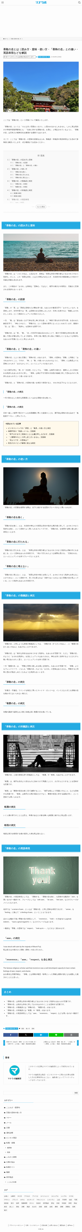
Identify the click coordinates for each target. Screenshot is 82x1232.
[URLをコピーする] (71, 1035)
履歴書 (9, 1148)
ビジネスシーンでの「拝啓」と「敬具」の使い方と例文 (29, 428)
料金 (75, 1203)
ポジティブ (30, 1199)
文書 (8, 1128)
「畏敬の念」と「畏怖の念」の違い (26, 165)
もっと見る (41, 207)
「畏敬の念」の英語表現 (19, 199)
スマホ (71, 1196)
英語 (22, 1028)
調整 (61, 1207)
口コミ (32, 1203)
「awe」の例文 (19, 202)
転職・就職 (10, 1143)
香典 (73, 1207)
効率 (17, 1203)
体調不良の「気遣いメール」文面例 (21, 431)
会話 (70, 1199)
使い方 (28, 1028)
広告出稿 (44, 1225)
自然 (51, 1207)
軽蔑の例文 (17, 193)
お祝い (6, 1196)
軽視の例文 (17, 196)
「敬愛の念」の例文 (20, 187)
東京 (5, 1207)
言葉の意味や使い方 (44, 57)
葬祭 (56, 1207)
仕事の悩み (10, 1162)
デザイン (7, 1199)
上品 (58, 1199)
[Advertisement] (41, 21)
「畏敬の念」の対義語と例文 (21, 190)
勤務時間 (24, 1203)
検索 (76, 1093)
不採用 (64, 1199)
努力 (12, 1203)
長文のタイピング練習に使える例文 (21, 443)
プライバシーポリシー (16, 1225)
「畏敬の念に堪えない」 (22, 177)
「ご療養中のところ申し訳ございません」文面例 (27, 437)
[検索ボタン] (79, 2)
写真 (75, 1199)
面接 (8, 1152)
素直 (45, 1207)
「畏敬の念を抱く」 (20, 172)
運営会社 (62, 1225)
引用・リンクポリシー (32, 1225)
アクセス (27, 1196)
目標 (40, 1207)
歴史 (17, 1207)
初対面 (6, 1203)
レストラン (51, 1199)
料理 (70, 1203)
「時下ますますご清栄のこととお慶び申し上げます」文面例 (31, 434)
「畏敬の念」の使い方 (18, 169)
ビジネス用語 (11, 1138)
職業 (8, 1172)
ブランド (15, 1199)
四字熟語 (9, 1177)
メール (8, 1123)
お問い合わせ (53, 1225)
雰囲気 (68, 1207)
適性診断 (9, 1133)
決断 (23, 1207)
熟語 (28, 1207)
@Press (70, 1225)
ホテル (22, 1199)
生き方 (34, 1207)
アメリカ (35, 1196)
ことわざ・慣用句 (13, 1107)
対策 (58, 1203)
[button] (10, 1035)
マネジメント (41, 1199)
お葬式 (13, 1196)
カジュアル (54, 1196)
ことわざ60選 (11, 1182)
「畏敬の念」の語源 (20, 162)
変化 (52, 1203)
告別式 (38, 1203)
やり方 (20, 1196)
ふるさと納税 (11, 1157)
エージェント (45, 1196)
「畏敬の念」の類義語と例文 (21, 181)
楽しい (12, 1207)
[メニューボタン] (2, 2)
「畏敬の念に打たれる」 (22, 175)
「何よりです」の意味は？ (18, 440)
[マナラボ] (41, 2)
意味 (33, 1028)
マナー (8, 1118)
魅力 (5, 1210)
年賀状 (64, 1203)
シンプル (64, 1196)
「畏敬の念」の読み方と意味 (21, 160)
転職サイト (10, 1167)
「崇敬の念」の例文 (20, 184)
